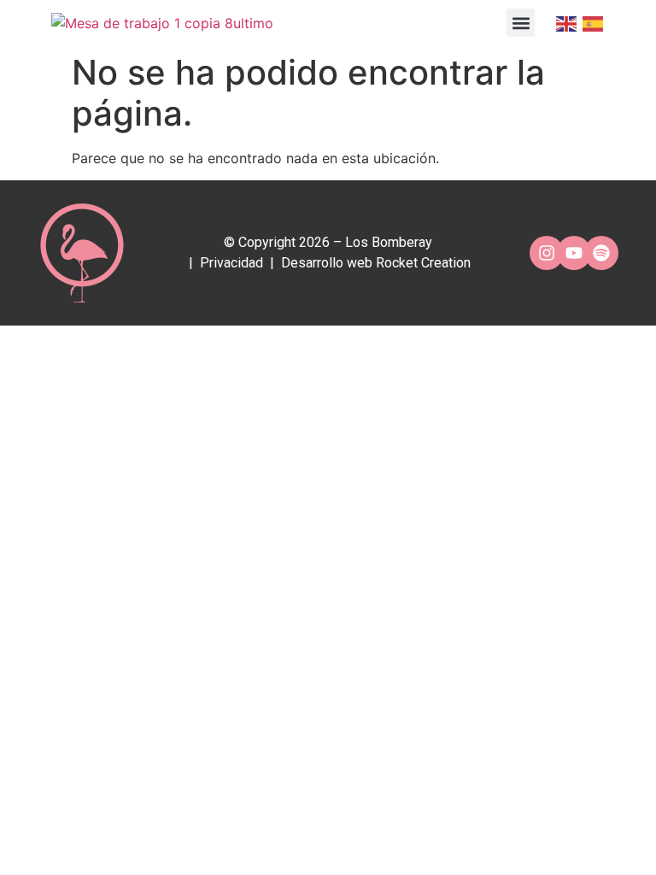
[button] (521, 23)
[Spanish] (591, 23)
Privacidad (231, 263)
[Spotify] (601, 253)
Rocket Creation (423, 263)
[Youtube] (574, 253)
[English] (565, 23)
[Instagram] (547, 253)
